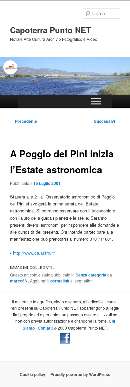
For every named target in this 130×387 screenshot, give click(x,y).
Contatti (45, 328)
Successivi (107, 121)
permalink (59, 281)
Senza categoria (91, 275)
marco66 (19, 281)
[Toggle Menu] (96, 101)
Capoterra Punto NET (50, 30)
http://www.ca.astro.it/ (34, 253)
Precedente (23, 121)
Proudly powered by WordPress (80, 374)
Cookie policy (32, 374)
